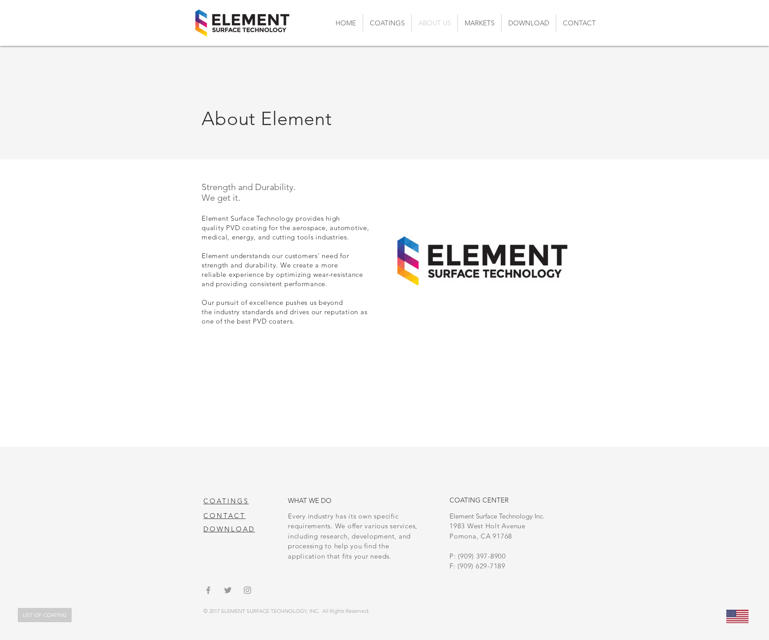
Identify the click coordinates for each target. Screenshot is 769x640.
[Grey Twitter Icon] (228, 590)
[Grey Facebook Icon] (208, 590)
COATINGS (226, 501)
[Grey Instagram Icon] (247, 590)
